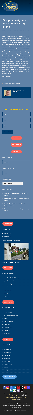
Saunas (5, 318)
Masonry (18, 83)
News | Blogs (7, 361)
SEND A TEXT (16, 151)
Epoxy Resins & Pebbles (9, 281)
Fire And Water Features (9, 83)
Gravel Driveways (8, 287)
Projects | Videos (8, 364)
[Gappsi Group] (10, 6)
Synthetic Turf (7, 330)
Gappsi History (7, 349)
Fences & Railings (8, 284)
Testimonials (7, 358)
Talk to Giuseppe (8, 370)
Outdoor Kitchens (8, 312)
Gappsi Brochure (9, 376)
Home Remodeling (8, 290)
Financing (6, 367)
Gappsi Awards (7, 352)
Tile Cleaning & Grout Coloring (11, 315)
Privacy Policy (18, 407)
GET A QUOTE (16, 138)
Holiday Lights (7, 333)
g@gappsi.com (7, 233)
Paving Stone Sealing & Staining (11, 277)
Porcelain (6, 296)
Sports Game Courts (8, 321)
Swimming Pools (8, 327)
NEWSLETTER (8, 223)
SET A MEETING (16, 144)
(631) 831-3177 (7, 236)
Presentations (7, 355)
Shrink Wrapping (7, 324)
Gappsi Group (15, 30)
